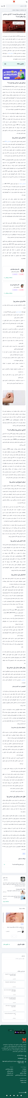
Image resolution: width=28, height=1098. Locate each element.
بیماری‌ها (17, 10)
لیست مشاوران (23, 1080)
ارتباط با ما (24, 1071)
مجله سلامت (22, 10)
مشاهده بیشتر (6, 901)
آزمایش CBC (7, 141)
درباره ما (24, 1069)
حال (25, 10)
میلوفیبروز (23, 680)
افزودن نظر (5, 944)
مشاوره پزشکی (10, 1071)
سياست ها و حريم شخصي (20, 1075)
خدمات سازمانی (9, 1075)
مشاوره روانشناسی (9, 1069)
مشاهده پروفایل (8, 277)
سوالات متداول (23, 1073)
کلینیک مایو (18, 312)
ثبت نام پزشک (10, 1073)
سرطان (14, 10)
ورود (2, 6)
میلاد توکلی (5, 877)
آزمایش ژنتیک (22, 183)
